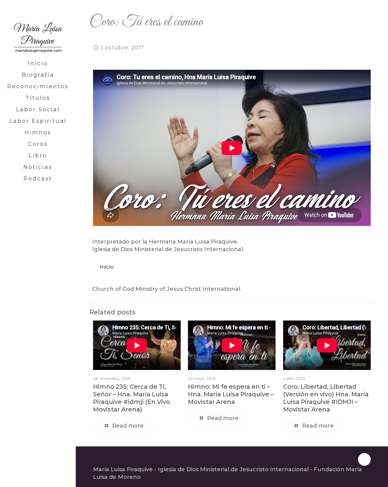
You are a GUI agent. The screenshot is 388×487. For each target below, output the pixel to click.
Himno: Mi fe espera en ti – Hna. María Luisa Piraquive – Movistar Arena (231, 394)
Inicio (107, 267)
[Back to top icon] (364, 459)
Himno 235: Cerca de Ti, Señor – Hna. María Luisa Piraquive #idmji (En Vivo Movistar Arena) (131, 398)
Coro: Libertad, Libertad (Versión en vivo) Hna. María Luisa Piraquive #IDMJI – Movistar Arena (326, 398)
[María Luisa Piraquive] (38, 29)
